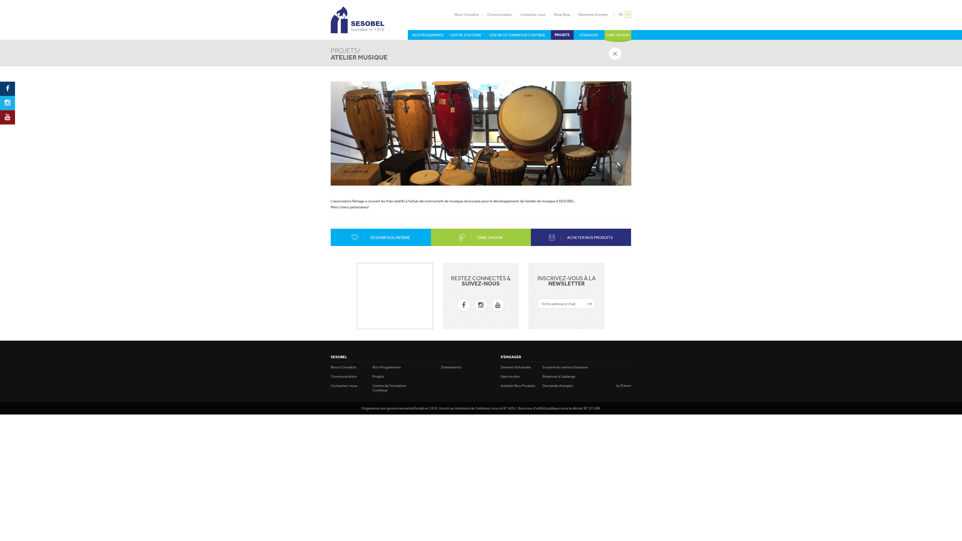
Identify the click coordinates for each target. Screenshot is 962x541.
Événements (451, 367)
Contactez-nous (533, 15)
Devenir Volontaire (516, 367)
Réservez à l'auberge (558, 376)
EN (621, 14)
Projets (378, 376)
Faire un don (510, 376)
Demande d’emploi (593, 15)
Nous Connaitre (466, 15)
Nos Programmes (387, 367)
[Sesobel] (357, 19)
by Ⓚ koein (623, 385)
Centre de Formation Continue (389, 387)
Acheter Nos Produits (518, 385)
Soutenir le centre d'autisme (565, 367)
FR (628, 14)
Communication (499, 15)
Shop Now (562, 15)
